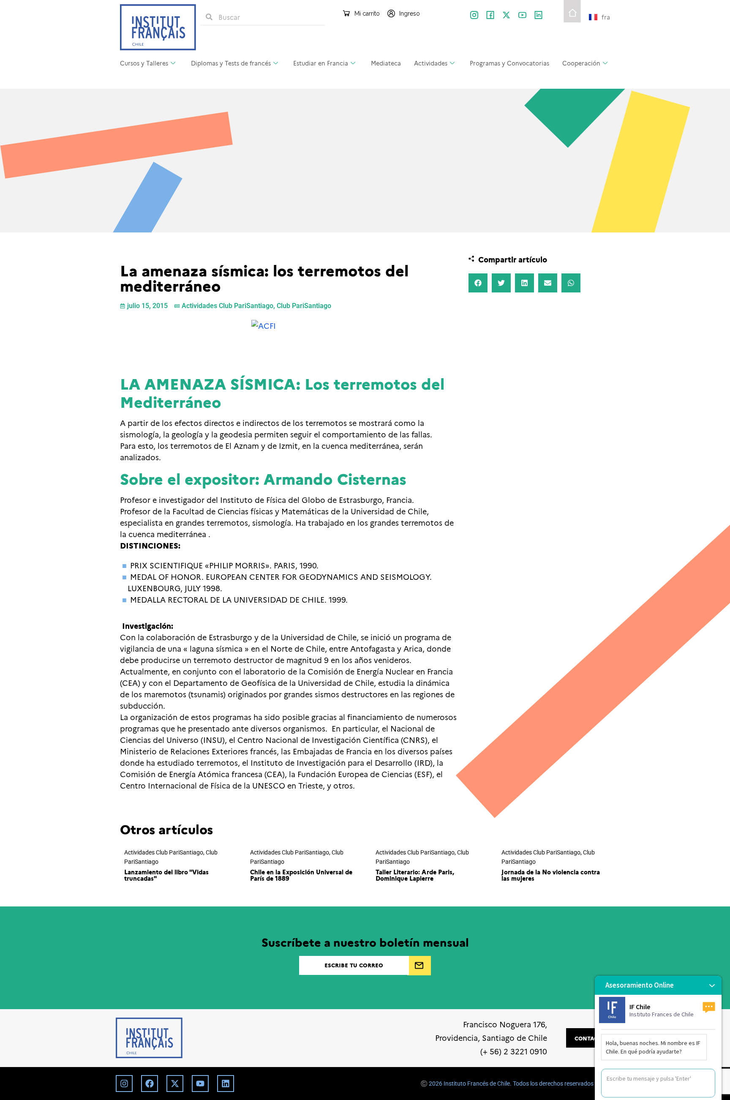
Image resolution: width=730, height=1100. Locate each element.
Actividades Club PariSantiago (227, 306)
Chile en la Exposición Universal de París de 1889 (301, 875)
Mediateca (386, 63)
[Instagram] (124, 1083)
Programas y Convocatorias (509, 63)
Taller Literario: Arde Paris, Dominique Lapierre (415, 875)
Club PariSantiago (304, 306)
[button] (478, 282)
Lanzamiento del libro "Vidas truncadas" (166, 875)
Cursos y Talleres (144, 63)
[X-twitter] (506, 15)
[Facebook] (149, 1083)
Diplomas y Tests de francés (231, 63)
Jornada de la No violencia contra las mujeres (550, 875)
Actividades (430, 63)
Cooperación (581, 63)
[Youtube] (200, 1083)
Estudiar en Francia (320, 63)
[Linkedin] (225, 1083)
